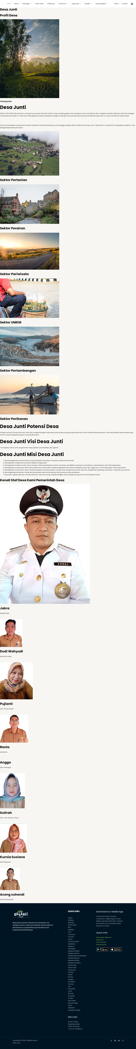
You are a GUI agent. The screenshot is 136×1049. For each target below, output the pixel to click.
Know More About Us (103, 937)
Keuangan (26, 4)
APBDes (71, 920)
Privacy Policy (73, 1022)
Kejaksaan (71, 944)
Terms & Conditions (75, 1029)
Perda (70, 975)
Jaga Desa (75, 4)
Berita (16, 4)
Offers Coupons (73, 1026)
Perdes (70, 977)
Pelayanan (51, 4)
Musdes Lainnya (73, 953)
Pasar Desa (39, 4)
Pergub (70, 979)
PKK (69, 986)
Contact (125, 4)
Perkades (71, 982)
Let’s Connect (101, 942)
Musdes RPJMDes (74, 963)
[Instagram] (123, 1040)
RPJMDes (71, 996)
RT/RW (70, 998)
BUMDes (71, 930)
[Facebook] (115, 1040)
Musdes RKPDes (73, 958)
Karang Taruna (73, 941)
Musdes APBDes (73, 951)
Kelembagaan (101, 4)
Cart (69, 932)
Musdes (87, 4)
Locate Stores (101, 944)
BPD (69, 927)
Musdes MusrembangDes (77, 956)
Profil (9, 4)
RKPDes (71, 993)
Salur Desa (72, 1001)
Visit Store (100, 940)
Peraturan (62, 4)
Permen (71, 984)
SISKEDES (71, 1008)
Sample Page (73, 1003)
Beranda (71, 923)
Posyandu (71, 989)
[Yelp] (111, 1040)
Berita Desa (72, 925)
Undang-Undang (74, 1010)
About (116, 4)
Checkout (71, 934)
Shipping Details (74, 1024)
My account (72, 965)
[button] (31, 4)
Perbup (70, 972)
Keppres (71, 946)
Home (70, 939)
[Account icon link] (132, 4)
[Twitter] (119, 1040)
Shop (70, 1005)
